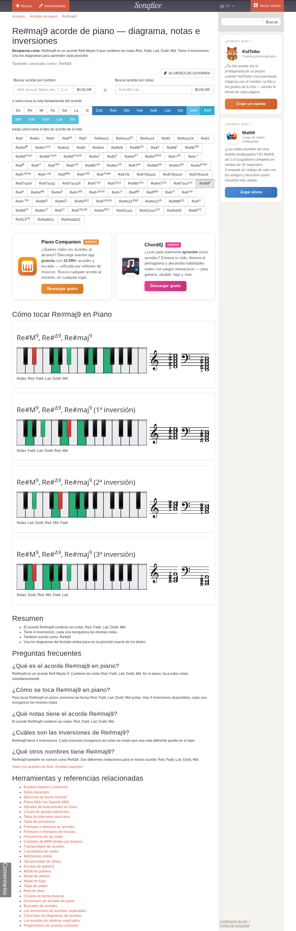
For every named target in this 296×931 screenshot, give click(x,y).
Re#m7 (114, 165)
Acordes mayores (69, 767)
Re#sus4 (147, 138)
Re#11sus (124, 211)
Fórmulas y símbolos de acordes (49, 827)
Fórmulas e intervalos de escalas (49, 832)
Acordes (18, 16)
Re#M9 (176, 201)
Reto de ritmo (34, 891)
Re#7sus (183, 183)
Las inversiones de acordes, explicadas (55, 911)
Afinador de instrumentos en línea (50, 807)
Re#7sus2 (47, 183)
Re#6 (81, 148)
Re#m (34, 138)
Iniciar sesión (270, 6)
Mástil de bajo (35, 881)
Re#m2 (63, 148)
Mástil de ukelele (37, 876)
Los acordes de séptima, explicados (52, 921)
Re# (207, 110)
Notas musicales (37, 792)
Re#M (137, 147)
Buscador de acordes (40, 906)
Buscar (84, 90)
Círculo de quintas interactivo (46, 812)
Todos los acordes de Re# (32, 767)
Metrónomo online (38, 856)
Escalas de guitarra (39, 866)
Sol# (45, 119)
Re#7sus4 (24, 183)
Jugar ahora (251, 192)
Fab (140, 110)
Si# (72, 119)
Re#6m (98, 148)
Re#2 (205, 138)
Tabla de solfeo (36, 886)
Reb (113, 110)
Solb (153, 110)
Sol (64, 110)
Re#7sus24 (71, 183)
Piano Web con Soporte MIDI (46, 802)
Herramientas (55, 6)
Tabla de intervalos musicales (47, 817)
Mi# (18, 119)
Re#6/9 (117, 148)
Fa (53, 110)
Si (87, 110)
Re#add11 (46, 220)
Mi (41, 110)
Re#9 (195, 210)
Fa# (32, 119)
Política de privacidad (234, 925)
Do (18, 110)
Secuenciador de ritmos (42, 861)
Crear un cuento (251, 104)
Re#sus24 (185, 138)
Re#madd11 (71, 220)
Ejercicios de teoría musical (45, 797)
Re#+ (51, 138)
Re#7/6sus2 (146, 175)
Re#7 (155, 148)
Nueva (26, 6)
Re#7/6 (124, 175)
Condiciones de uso (233, 921)
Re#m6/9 (174, 211)
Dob (99, 110)
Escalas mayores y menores (46, 787)
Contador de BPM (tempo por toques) (53, 842)
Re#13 (23, 219)
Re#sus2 (102, 138)
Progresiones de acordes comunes (51, 925)
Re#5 (166, 138)
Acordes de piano (44, 16)
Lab (167, 110)
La (76, 110)
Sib (180, 110)
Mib (127, 110)
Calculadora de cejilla (41, 851)
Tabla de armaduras (39, 822)
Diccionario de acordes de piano (49, 901)
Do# (193, 110)
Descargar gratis (62, 288)
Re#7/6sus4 (172, 175)
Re (30, 110)
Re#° (83, 138)
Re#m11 (128, 201)
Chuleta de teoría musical (44, 896)
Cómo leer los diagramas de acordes (53, 916)
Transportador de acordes (44, 846)
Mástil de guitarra (37, 871)
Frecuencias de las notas (43, 837)
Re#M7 (92, 165)
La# (59, 119)
